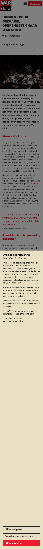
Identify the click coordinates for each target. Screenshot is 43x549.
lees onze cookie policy (13, 321)
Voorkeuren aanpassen (19, 536)
